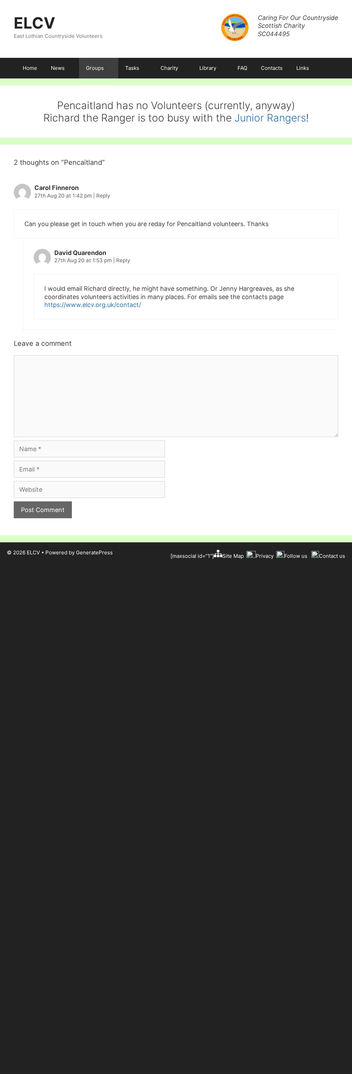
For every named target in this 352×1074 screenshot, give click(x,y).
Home (30, 68)
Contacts (272, 68)
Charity (169, 68)
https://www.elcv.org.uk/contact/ (92, 304)
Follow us (295, 556)
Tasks (132, 68)
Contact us (332, 556)
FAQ (242, 68)
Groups (95, 68)
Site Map (233, 556)
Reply (103, 195)
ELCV (34, 22)
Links (302, 68)
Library (207, 68)
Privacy (265, 556)
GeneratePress (94, 552)
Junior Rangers (270, 117)
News (58, 68)
